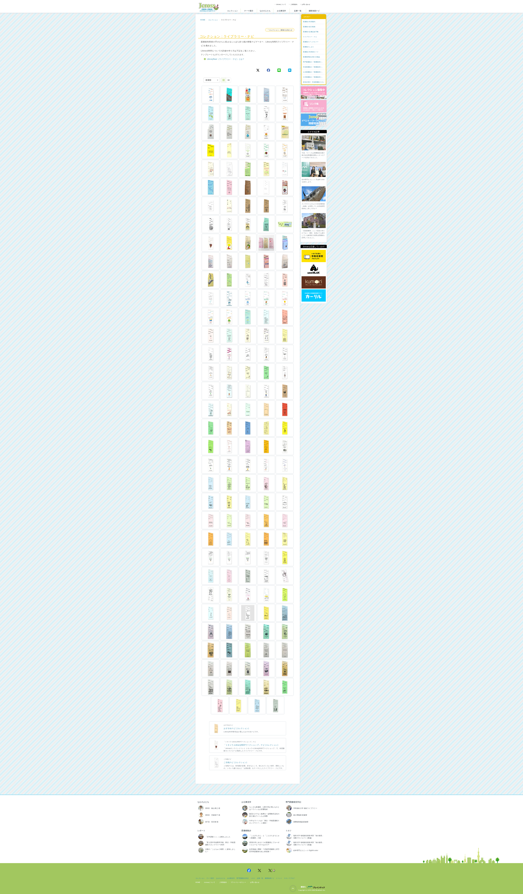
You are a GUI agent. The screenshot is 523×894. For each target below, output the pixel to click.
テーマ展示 (248, 10)
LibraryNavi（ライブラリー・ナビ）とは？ (225, 59)
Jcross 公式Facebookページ (249, 870)
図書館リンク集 (313, 106)
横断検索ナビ (314, 10)
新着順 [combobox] (208, 80)
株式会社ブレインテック (317, 887)
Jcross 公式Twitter (260, 870)
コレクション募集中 (313, 92)
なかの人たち (265, 10)
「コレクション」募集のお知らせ (279, 30)
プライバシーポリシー (238, 882)
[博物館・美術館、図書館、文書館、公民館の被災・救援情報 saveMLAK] (314, 269)
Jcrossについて (281, 4)
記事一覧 (297, 10)
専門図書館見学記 (293, 802)
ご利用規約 (293, 4)
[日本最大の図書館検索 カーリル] (314, 295)
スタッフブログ (289, 878)
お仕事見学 (281, 10)
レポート (201, 830)
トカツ (288, 830)
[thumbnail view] (223, 80)
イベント (279, 878)
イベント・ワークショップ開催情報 (313, 120)
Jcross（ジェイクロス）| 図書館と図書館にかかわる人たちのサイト (208, 7)
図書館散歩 (246, 830)
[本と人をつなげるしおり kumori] (314, 282)
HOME (202, 20)
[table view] (228, 80)
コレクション (232, 10)
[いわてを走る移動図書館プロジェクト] (314, 256)
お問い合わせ (306, 4)
